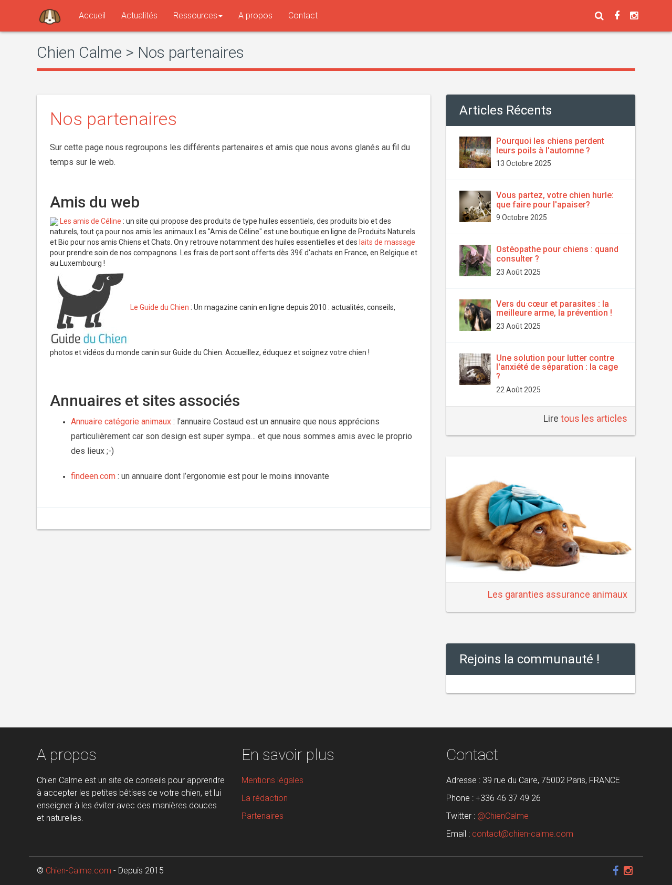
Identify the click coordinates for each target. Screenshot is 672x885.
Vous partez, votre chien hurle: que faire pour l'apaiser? (555, 200)
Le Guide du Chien (159, 307)
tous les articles (594, 418)
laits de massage (387, 242)
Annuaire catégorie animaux (121, 421)
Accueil (92, 15)
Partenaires (263, 816)
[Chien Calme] (50, 16)
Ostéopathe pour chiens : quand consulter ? (557, 254)
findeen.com (93, 476)
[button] (599, 16)
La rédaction (265, 798)
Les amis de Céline (91, 221)
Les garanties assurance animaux (557, 594)
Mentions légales (272, 780)
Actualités (139, 15)
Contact (303, 15)
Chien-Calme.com (78, 871)
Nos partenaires (113, 118)
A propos (255, 15)
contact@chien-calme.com (522, 834)
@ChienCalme (503, 816)
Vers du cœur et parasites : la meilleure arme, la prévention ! (554, 308)
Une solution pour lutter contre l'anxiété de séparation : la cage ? (557, 367)
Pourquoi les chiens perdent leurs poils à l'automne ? (550, 145)
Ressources (195, 15)
